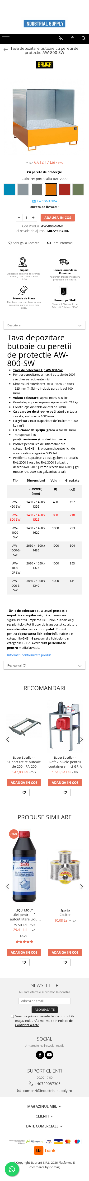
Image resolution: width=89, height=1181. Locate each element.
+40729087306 (47, 1083)
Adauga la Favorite (25, 243)
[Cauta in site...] (83, 38)
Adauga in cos (57, 217)
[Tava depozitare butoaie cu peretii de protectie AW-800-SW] (44, 116)
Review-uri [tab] (16, 665)
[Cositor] (65, 867)
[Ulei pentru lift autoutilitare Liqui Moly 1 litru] (24, 867)
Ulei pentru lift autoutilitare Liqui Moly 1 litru (24, 916)
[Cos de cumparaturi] (72, 38)
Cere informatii (62, 243)
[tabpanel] (44, 116)
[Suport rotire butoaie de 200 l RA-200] (24, 726)
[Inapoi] (3, 49)
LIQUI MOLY (24, 910)
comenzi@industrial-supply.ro (47, 1090)
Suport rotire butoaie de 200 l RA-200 (24, 764)
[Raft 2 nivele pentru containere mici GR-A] (65, 726)
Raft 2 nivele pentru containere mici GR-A (65, 764)
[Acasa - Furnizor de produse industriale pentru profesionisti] (44, 23)
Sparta (65, 910)
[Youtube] (49, 1055)
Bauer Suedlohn (24, 757)
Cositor (65, 914)
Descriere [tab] (13, 325)
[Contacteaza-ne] (60, 38)
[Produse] (6, 39)
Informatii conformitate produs (29, 655)
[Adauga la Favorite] (24, 792)
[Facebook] (40, 1055)
